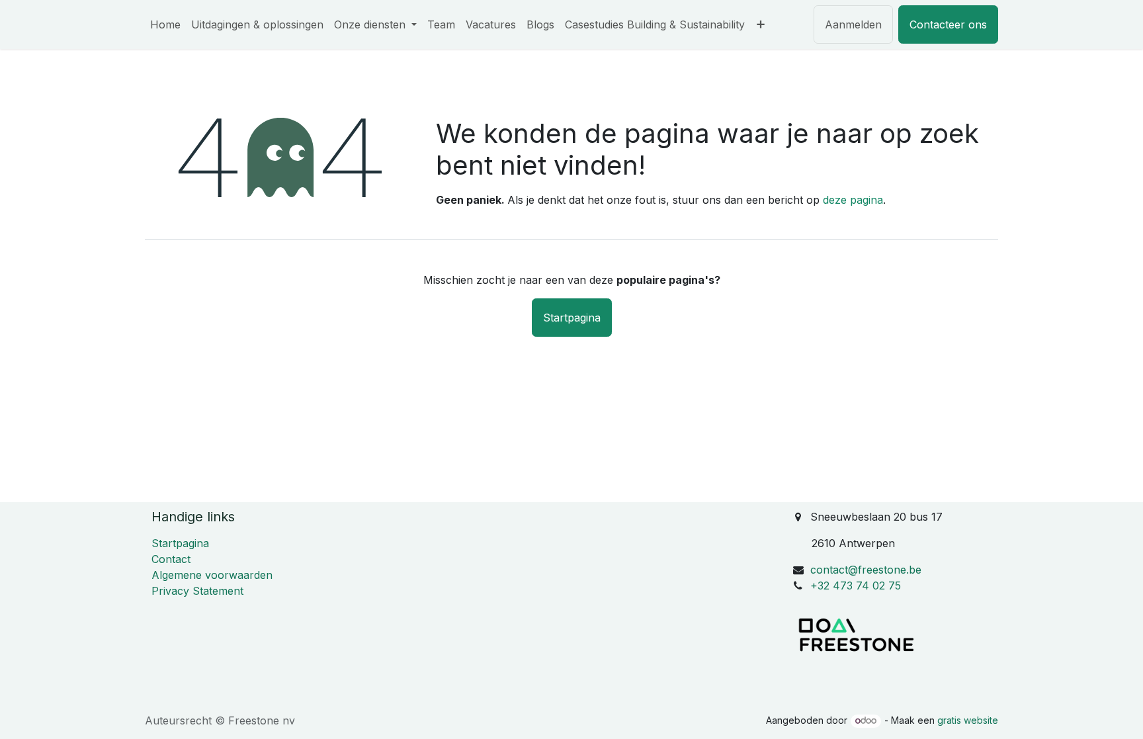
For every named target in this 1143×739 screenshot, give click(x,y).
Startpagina (572, 317)
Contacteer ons (948, 24)
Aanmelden (853, 24)
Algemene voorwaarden (212, 575)
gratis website (967, 720)
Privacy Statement (197, 590)
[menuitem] (165, 24)
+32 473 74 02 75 (855, 585)
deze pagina (853, 199)
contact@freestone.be (865, 569)
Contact (170, 559)
